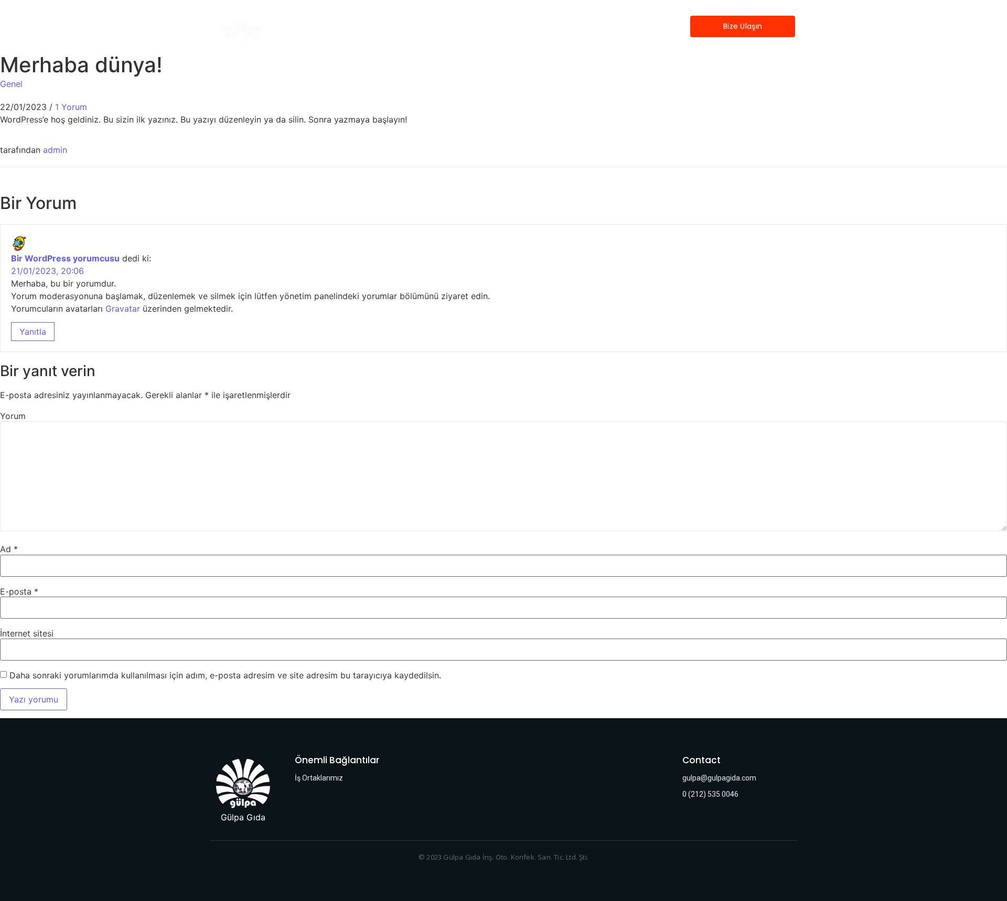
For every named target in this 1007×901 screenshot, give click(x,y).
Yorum (13, 416)
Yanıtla (32, 331)
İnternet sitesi (26, 633)
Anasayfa (570, 26)
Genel (11, 84)
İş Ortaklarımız (632, 26)
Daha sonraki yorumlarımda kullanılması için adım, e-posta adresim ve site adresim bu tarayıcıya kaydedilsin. (225, 675)
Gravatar (122, 308)
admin (55, 150)
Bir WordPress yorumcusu (65, 258)
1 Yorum (71, 107)
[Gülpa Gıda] (243, 783)
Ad (9, 549)
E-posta (19, 591)
